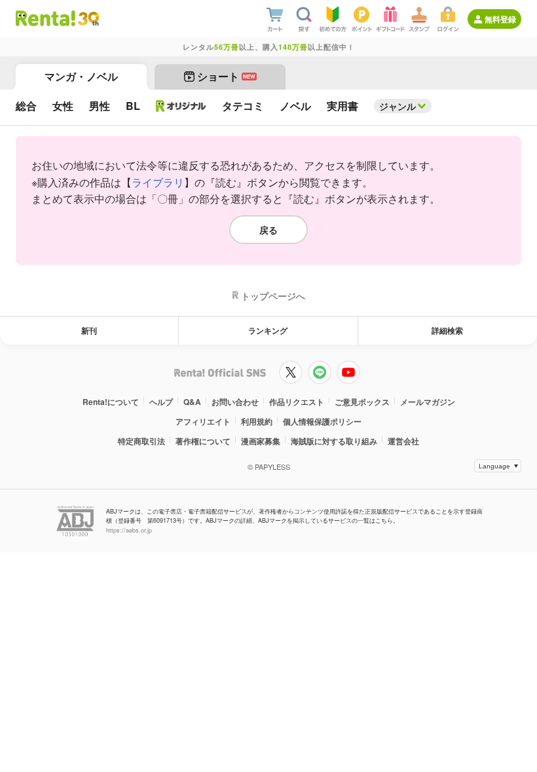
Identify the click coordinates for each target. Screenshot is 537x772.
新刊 (89, 330)
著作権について (203, 441)
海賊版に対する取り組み (334, 441)
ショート (226, 76)
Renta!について (111, 402)
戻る (268, 229)
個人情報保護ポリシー (322, 421)
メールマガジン (427, 402)
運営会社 (403, 441)
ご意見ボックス (362, 402)
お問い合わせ (235, 402)
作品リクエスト (296, 402)
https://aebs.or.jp (129, 530)
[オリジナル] (181, 106)
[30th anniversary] (88, 19)
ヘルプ (161, 402)
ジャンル (397, 106)
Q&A (192, 402)
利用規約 (256, 421)
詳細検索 (447, 330)
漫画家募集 (260, 441)
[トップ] (45, 18)
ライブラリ (158, 182)
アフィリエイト (203, 421)
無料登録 (500, 19)
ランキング (267, 330)
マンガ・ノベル (81, 76)
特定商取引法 (141, 441)
